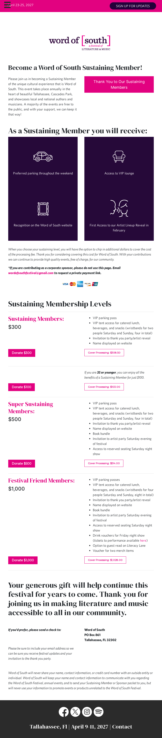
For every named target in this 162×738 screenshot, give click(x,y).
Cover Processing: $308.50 (104, 352)
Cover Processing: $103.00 (104, 386)
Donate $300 (22, 353)
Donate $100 (21, 387)
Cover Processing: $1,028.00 (105, 559)
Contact (122, 726)
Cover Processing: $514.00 (104, 463)
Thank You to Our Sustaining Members (119, 84)
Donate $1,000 (23, 560)
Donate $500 (21, 463)
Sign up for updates (133, 6)
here (143, 540)
